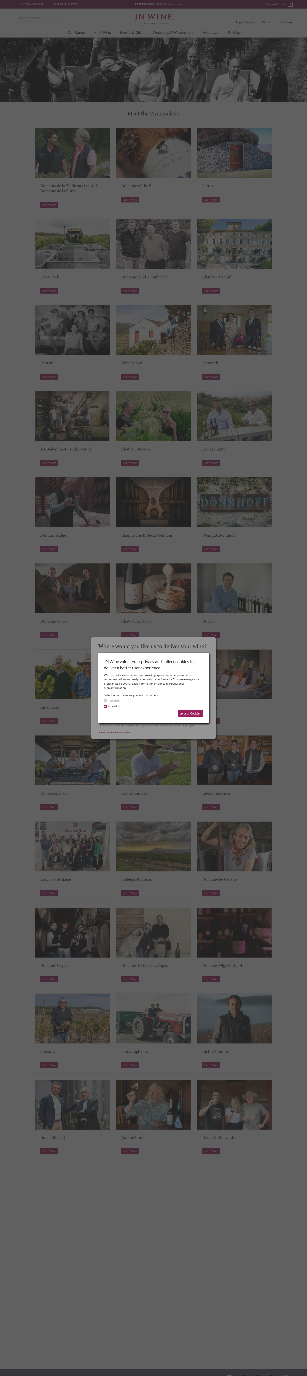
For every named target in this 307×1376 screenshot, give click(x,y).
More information (115, 687)
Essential (113, 700)
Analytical (114, 706)
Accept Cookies (190, 713)
